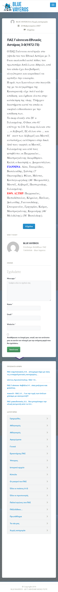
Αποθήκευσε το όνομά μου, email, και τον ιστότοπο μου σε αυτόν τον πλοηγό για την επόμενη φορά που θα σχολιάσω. (29, 340)
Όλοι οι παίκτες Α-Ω (19, 488)
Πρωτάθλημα (16, 516)
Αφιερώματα (15, 439)
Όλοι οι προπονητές (19, 495)
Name (10, 304)
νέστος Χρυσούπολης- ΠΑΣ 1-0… (22, 380)
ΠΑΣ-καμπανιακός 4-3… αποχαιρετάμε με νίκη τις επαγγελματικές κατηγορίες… (28, 373)
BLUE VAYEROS (23, 22)
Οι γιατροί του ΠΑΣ (18, 481)
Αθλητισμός (15, 425)
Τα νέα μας (14, 523)
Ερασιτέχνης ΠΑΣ (17, 453)
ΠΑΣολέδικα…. (16, 509)
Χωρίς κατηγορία (40, 22)
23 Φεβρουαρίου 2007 (30, 26)
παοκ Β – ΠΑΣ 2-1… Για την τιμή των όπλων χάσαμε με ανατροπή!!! (26, 394)
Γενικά (13, 446)
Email (10, 314)
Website (11, 324)
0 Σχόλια (30, 30)
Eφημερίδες (15, 418)
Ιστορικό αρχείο (17, 467)
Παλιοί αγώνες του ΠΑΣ (20, 502)
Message (11, 278)
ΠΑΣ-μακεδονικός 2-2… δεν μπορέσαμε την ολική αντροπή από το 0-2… (27, 402)
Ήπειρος (14, 460)
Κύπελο (13, 474)
